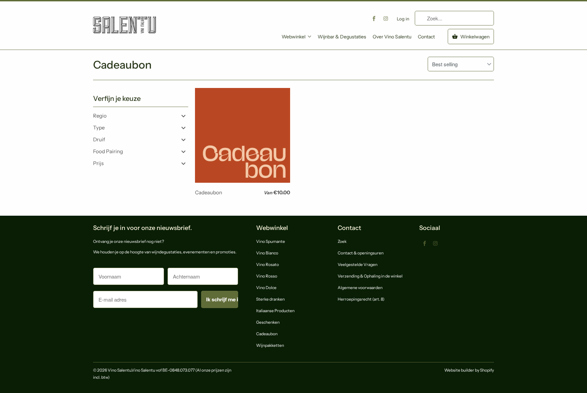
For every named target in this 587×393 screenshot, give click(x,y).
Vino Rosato (267, 264)
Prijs (98, 163)
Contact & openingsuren (361, 252)
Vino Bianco (267, 252)
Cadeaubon (122, 64)
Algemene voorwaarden (360, 287)
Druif (99, 139)
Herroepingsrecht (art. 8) (361, 299)
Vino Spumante (270, 241)
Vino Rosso (266, 276)
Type (99, 127)
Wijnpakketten (270, 345)
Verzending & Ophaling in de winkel (370, 276)
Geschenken (268, 322)
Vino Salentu (119, 370)
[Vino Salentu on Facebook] (374, 18)
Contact (426, 37)
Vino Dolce (266, 287)
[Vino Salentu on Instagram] (385, 18)
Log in (403, 18)
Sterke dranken (270, 299)
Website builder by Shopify (469, 370)
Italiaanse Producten (275, 310)
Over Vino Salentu (392, 37)
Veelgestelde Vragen (357, 264)
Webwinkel (293, 37)
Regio (100, 115)
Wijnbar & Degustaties (342, 37)
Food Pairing (108, 151)
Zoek (342, 241)
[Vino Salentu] (124, 19)
